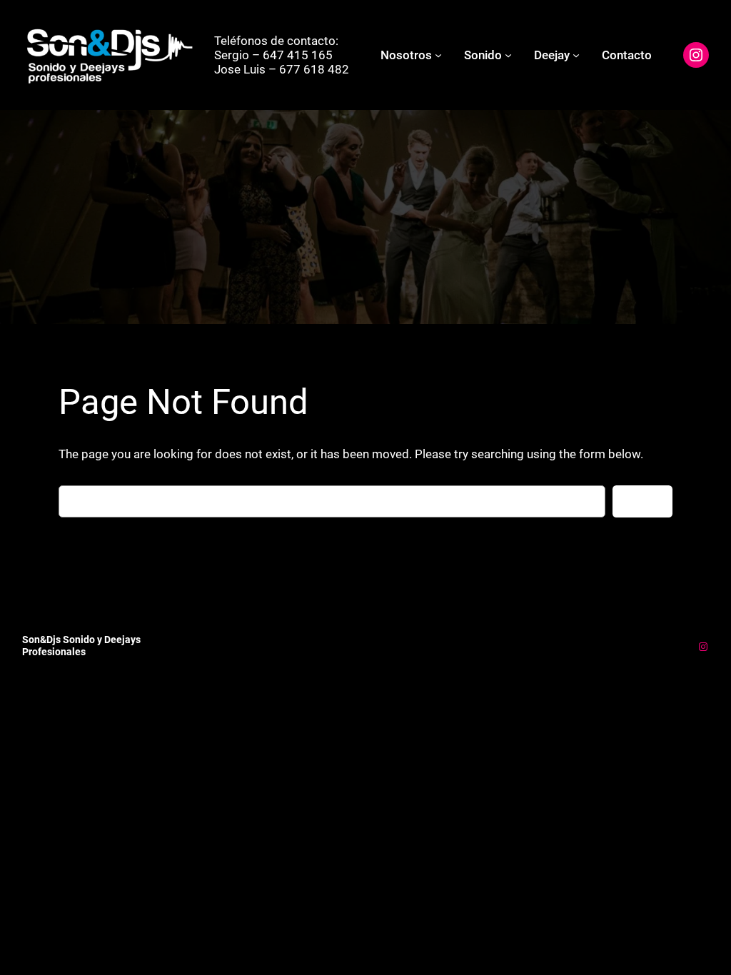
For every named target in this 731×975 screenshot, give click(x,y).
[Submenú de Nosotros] (438, 55)
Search (642, 502)
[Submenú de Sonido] (508, 55)
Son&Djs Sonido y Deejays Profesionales (81, 646)
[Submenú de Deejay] (576, 55)
